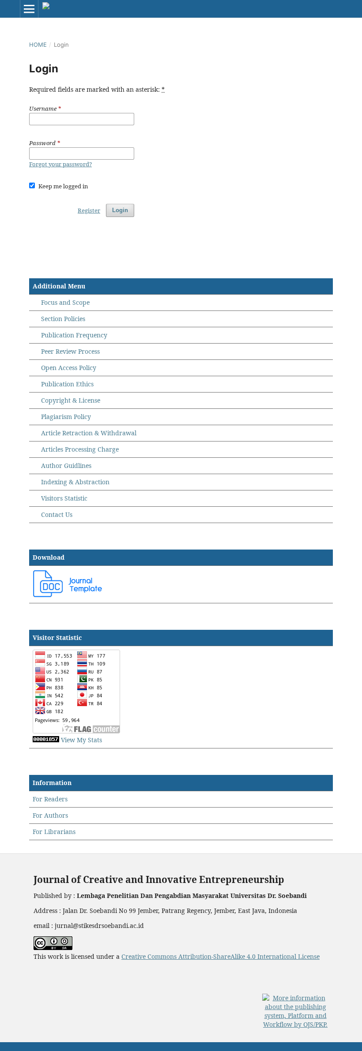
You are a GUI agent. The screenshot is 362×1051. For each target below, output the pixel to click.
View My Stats (81, 740)
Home (38, 44)
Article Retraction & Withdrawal (88, 433)
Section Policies (63, 318)
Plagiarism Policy (66, 416)
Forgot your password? (60, 164)
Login (120, 210)
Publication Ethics (67, 384)
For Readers (50, 799)
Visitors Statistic (64, 498)
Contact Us (56, 514)
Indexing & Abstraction (75, 482)
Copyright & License (70, 400)
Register (89, 210)
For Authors (50, 815)
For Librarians (54, 831)
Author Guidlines (66, 465)
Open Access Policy (68, 367)
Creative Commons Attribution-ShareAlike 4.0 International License (220, 956)
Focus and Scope (65, 302)
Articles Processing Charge (79, 449)
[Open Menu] (29, 9)
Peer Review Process (70, 351)
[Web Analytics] (46, 740)
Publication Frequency (74, 335)
